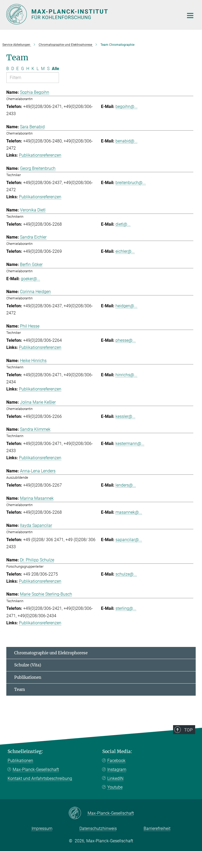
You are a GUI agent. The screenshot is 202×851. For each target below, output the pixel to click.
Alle (55, 68)
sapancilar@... (128, 539)
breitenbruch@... (130, 182)
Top (188, 730)
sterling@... (125, 608)
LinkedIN (115, 778)
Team (19, 689)
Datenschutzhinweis (98, 828)
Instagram (116, 769)
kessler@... (125, 416)
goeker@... (30, 278)
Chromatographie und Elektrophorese (51, 652)
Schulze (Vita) (27, 664)
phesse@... (125, 340)
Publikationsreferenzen (40, 155)
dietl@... (122, 224)
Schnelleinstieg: (25, 751)
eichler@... (125, 251)
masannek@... (128, 512)
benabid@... (126, 141)
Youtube (115, 787)
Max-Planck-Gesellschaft (36, 769)
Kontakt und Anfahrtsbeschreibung (40, 778)
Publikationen (27, 677)
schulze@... (126, 574)
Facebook (116, 760)
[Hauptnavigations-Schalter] (190, 15)
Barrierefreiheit (157, 828)
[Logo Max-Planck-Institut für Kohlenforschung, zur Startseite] (91, 14)
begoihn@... (126, 106)
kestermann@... (129, 443)
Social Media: (117, 751)
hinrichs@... (126, 374)
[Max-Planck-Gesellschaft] (78, 813)
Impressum (42, 828)
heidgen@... (126, 305)
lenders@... (125, 485)
